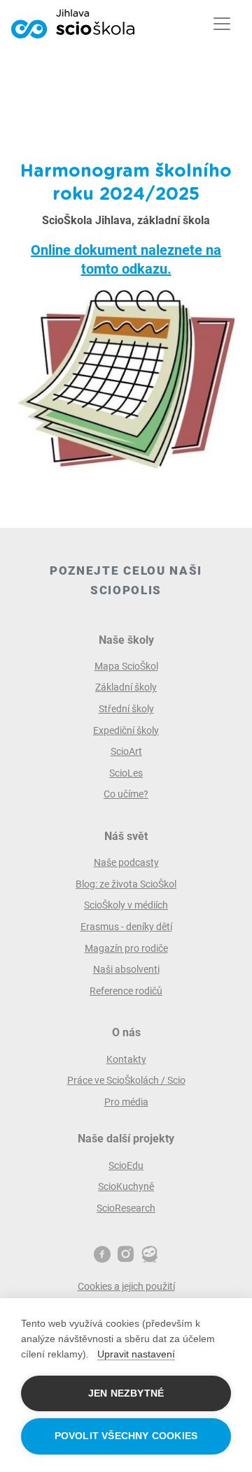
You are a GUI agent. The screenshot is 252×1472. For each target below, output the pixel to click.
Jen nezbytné (126, 1393)
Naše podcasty (126, 862)
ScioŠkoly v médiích (126, 905)
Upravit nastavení (136, 1354)
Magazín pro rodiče (126, 948)
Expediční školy (126, 730)
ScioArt (126, 751)
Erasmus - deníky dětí (126, 926)
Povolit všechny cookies (126, 1436)
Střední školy (126, 708)
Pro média (126, 1101)
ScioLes (126, 773)
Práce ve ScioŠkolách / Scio (126, 1080)
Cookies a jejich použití (126, 1286)
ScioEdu (126, 1165)
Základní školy (126, 687)
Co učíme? (126, 794)
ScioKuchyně (126, 1186)
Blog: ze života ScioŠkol (126, 884)
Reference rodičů (126, 990)
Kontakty (126, 1059)
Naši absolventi (126, 969)
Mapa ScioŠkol (126, 666)
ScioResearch (126, 1208)
